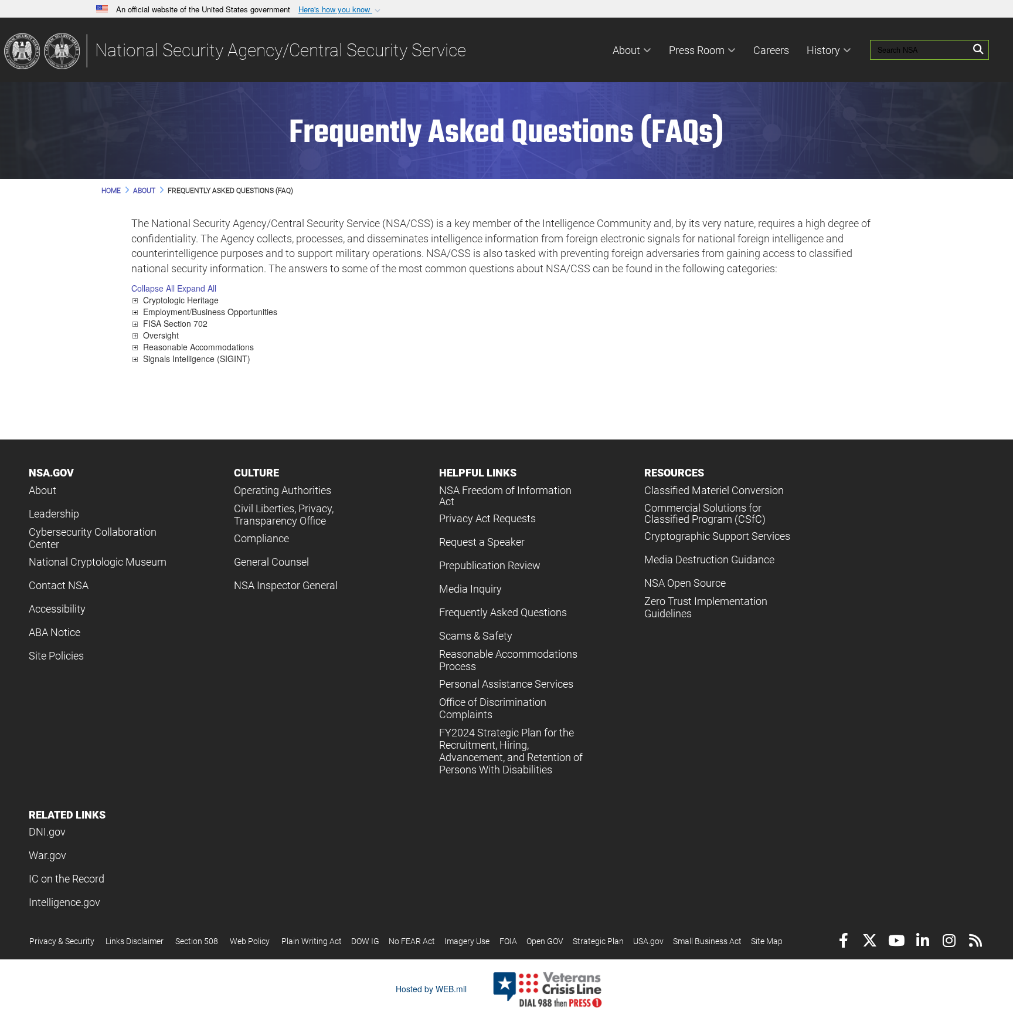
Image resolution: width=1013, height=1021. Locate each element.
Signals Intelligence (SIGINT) (196, 358)
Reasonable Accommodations (198, 347)
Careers (771, 50)
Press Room (697, 50)
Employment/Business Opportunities (210, 311)
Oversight (161, 335)
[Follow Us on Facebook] (843, 942)
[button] (340, 10)
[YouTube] (896, 942)
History (823, 50)
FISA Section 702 (175, 323)
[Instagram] (949, 942)
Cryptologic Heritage (181, 300)
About (626, 50)
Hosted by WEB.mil (431, 989)
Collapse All (153, 288)
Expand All (196, 288)
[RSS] (975, 942)
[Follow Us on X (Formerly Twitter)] (869, 942)
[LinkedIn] (922, 942)
